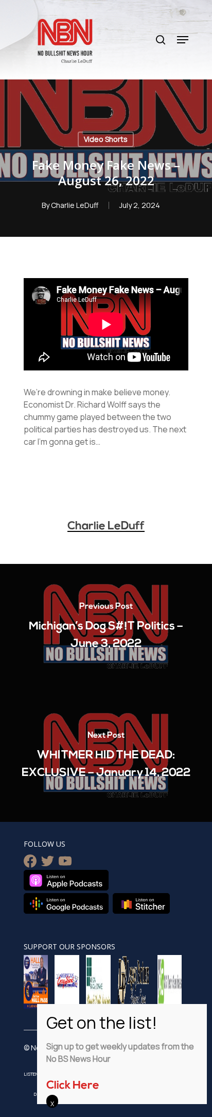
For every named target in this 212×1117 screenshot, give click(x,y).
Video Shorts (106, 139)
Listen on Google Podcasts (66, 903)
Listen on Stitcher (141, 903)
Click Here (72, 1086)
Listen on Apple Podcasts (66, 880)
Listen (31, 1074)
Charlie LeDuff (74, 205)
